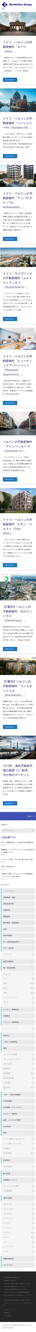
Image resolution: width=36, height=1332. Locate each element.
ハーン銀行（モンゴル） (12, 1144)
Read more (9, 80)
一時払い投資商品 (10, 1042)
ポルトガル (7, 1204)
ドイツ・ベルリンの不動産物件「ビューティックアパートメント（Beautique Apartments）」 (17, 365)
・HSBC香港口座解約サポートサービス (14, 1286)
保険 (5, 1048)
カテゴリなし (8, 1265)
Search (34, 830)
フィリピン (7, 1228)
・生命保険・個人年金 (9, 1280)
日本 (5, 929)
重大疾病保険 (8, 1078)
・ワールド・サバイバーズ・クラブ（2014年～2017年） (17, 1304)
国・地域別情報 (9, 968)
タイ (5, 1242)
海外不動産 (7, 1198)
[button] (3, 8)
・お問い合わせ (7, 1315)
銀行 (5, 1133)
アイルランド (8, 1218)
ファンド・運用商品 (11, 1022)
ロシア (6, 1002)
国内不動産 (7, 935)
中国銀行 (6, 1148)
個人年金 (6, 1087)
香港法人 (6, 1036)
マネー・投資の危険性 (12, 1095)
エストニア (7, 954)
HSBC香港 (7, 1153)
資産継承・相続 (9, 897)
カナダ (6, 1251)
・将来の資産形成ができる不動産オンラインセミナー (18, 1295)
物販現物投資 (8, 1259)
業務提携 (6, 916)
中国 (5, 988)
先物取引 (6, 1016)
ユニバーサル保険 (10, 1054)
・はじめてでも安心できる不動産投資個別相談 (16, 1292)
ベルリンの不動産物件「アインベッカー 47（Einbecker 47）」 (17, 446)
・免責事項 (6, 1312)
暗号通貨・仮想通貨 (11, 923)
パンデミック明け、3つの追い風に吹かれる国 (17, 859)
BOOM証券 (7, 1166)
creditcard (7, 1126)
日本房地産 (7, 1101)
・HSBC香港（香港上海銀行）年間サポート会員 (16, 1283)
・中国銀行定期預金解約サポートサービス (15, 1289)
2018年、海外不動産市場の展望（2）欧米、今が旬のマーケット (17, 770)
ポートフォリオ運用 (11, 1186)
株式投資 (6, 1174)
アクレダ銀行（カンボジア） (14, 1139)
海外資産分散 (8, 904)
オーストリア (8, 1247)
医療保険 (6, 1069)
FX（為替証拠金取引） (12, 942)
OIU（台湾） (8, 1064)
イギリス (6, 1233)
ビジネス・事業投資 (11, 1009)
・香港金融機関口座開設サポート (12, 1277)
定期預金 (6, 910)
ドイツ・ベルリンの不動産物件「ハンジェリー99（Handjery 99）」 (18, 123)
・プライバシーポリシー (10, 1310)
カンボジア (7, 1214)
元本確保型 (7, 1191)
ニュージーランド (10, 998)
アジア (6, 979)
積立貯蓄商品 (8, 961)
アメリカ (6, 974)
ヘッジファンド (9, 891)
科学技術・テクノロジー (12, 1107)
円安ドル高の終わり (8, 866)
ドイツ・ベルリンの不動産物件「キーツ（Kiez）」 (17, 47)
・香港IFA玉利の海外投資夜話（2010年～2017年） (17, 1300)
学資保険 (6, 1083)
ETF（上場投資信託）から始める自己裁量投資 (17, 842)
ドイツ (6, 1237)
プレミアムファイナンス (12, 1059)
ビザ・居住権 (8, 948)
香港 (5, 983)
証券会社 (6, 1160)
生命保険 (6, 1073)
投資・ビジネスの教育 (12, 1120)
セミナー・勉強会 (10, 1114)
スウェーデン (8, 1209)
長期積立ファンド (10, 1180)
